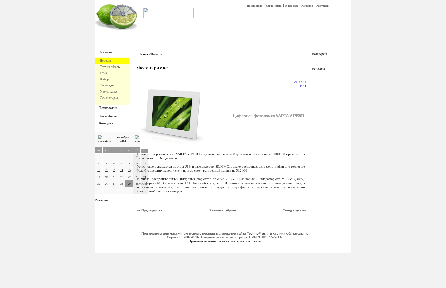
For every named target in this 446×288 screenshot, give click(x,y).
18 (98, 177)
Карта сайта (274, 5)
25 (98, 183)
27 (114, 183)
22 (129, 177)
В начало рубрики (222, 210)
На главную (254, 5)
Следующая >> (294, 210)
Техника (105, 52)
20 (114, 177)
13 (114, 170)
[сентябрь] (105, 139)
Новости (156, 54)
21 (121, 177)
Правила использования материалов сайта (225, 241)
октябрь (123, 137)
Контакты (322, 5)
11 (98, 170)
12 (106, 170)
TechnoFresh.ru (259, 233)
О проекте (291, 5)
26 (106, 183)
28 (121, 183)
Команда (307, 5)
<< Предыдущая (149, 210)
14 (121, 170)
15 (129, 170)
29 (129, 183)
